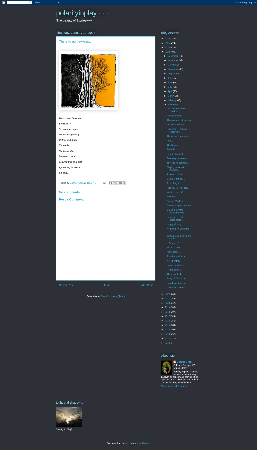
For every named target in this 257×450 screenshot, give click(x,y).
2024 (167, 47)
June (170, 82)
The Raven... (173, 145)
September (173, 69)
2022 (167, 294)
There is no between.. (178, 162)
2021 (167, 298)
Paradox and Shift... (177, 256)
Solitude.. (171, 149)
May (170, 87)
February (172, 100)
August (172, 73)
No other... (172, 196)
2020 (167, 303)
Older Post (146, 285)
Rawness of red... (176, 174)
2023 (167, 52)
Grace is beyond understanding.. (176, 211)
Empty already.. (175, 224)
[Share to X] (117, 183)
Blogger (146, 443)
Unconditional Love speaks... (176, 110)
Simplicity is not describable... (175, 218)
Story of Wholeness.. (177, 278)
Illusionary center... (176, 287)
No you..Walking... (176, 201)
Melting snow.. (174, 247)
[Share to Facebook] (120, 183)
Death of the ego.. (176, 179)
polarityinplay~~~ (82, 13)
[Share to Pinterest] (124, 183)
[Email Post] (104, 183)
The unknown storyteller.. (179, 120)
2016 (167, 320)
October (172, 64)
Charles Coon (184, 362)
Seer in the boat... (176, 154)
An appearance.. (175, 115)
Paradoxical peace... (177, 283)
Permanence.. (174, 269)
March (171, 96)
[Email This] (110, 183)
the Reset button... (176, 124)
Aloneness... (173, 252)
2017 (167, 316)
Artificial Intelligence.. (178, 187)
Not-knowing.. (174, 260)
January (172, 104)
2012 (167, 338)
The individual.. (174, 274)
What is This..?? (175, 192)
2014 (167, 329)
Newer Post (66, 285)
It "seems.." (173, 243)
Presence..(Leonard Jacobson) (177, 130)
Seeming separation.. (177, 158)
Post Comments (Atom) (113, 296)
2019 (167, 307)
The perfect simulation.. (179, 136)
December (173, 56)
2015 (167, 325)
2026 (167, 38)
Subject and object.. (177, 265)
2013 (167, 334)
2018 (167, 312)
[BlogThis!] (114, 183)
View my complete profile (174, 386)
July (170, 78)
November (173, 60)
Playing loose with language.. (176, 168)
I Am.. (170, 140)
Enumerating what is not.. (180, 205)
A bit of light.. (173, 183)
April (170, 91)
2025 (167, 43)
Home (106, 285)
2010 (167, 343)
